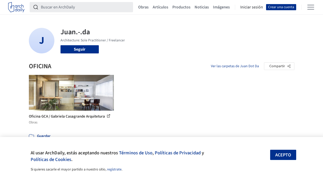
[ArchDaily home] (16, 7)
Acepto (283, 155)
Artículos (160, 7)
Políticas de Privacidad (178, 153)
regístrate (114, 169)
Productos (181, 7)
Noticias (202, 7)
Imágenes (221, 7)
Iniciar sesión (251, 7)
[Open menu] (311, 7)
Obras (143, 7)
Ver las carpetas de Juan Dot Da (235, 66)
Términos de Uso (135, 153)
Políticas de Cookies (51, 159)
